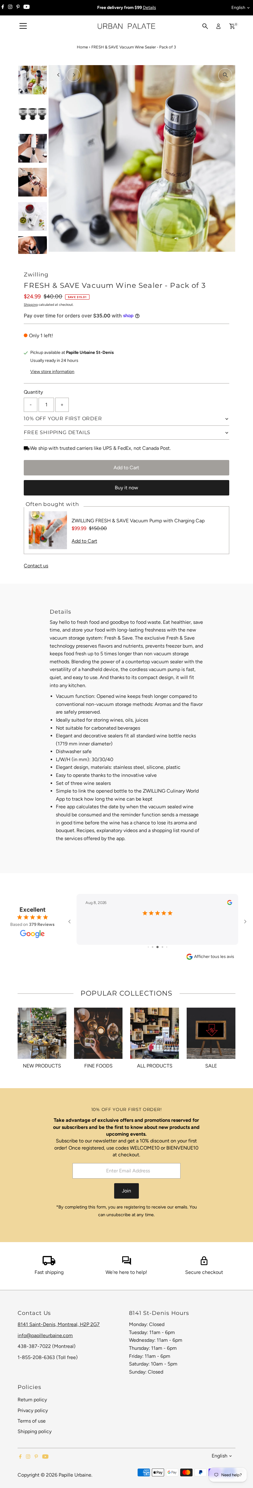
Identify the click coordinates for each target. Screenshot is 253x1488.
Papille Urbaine (75, 1475)
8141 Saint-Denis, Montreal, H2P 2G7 (59, 1324)
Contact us (36, 565)
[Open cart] (232, 26)
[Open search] (205, 26)
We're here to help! (126, 1272)
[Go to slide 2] (152, 947)
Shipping (31, 305)
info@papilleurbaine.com (45, 1335)
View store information (52, 372)
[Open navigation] (23, 26)
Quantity (33, 392)
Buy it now (126, 488)
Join (126, 1191)
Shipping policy (35, 1431)
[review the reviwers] (229, 903)
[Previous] (58, 75)
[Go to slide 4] (162, 947)
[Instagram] (10, 7)
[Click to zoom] (225, 75)
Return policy (32, 1400)
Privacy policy (33, 1410)
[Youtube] (26, 7)
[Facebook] (3, 7)
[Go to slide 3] (157, 947)
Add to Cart (126, 467)
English (238, 7)
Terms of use (32, 1421)
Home (82, 47)
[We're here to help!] (126, 1263)
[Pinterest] (18, 7)
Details (149, 7)
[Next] (74, 75)
